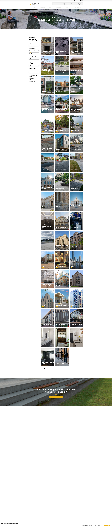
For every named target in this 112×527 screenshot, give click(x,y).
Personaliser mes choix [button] (98, 525)
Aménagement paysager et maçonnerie (71, 4)
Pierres (50, 7)
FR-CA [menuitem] (82, 0)
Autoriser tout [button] (107, 525)
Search (75, 0)
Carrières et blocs (79, 4)
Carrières (71, 0)
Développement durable (64, 0)
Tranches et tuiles (64, 4)
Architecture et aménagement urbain (56, 4)
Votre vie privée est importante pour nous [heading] (9, 523)
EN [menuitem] (78, 0)
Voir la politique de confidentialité (87, 525)
